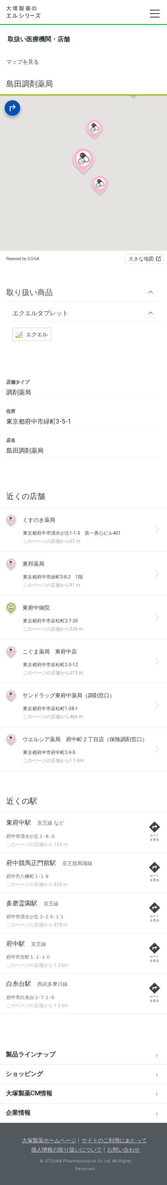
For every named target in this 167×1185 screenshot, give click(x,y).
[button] (83, 292)
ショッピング (24, 1073)
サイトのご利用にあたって (114, 1140)
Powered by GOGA (22, 259)
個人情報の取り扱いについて (66, 1150)
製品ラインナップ (31, 1054)
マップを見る (22, 62)
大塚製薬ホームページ (49, 1140)
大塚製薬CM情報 (29, 1093)
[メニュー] (154, 13)
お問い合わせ (123, 1150)
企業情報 (18, 1112)
